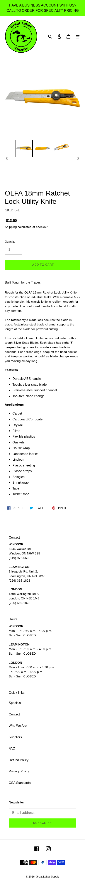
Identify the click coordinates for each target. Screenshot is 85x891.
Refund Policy (19, 760)
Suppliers (15, 737)
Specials (15, 703)
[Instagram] (48, 848)
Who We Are (18, 725)
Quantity (10, 241)
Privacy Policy (19, 771)
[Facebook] (36, 848)
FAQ (12, 748)
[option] (24, 148)
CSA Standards (20, 783)
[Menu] (77, 36)
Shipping (11, 227)
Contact (14, 714)
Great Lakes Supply (47, 876)
